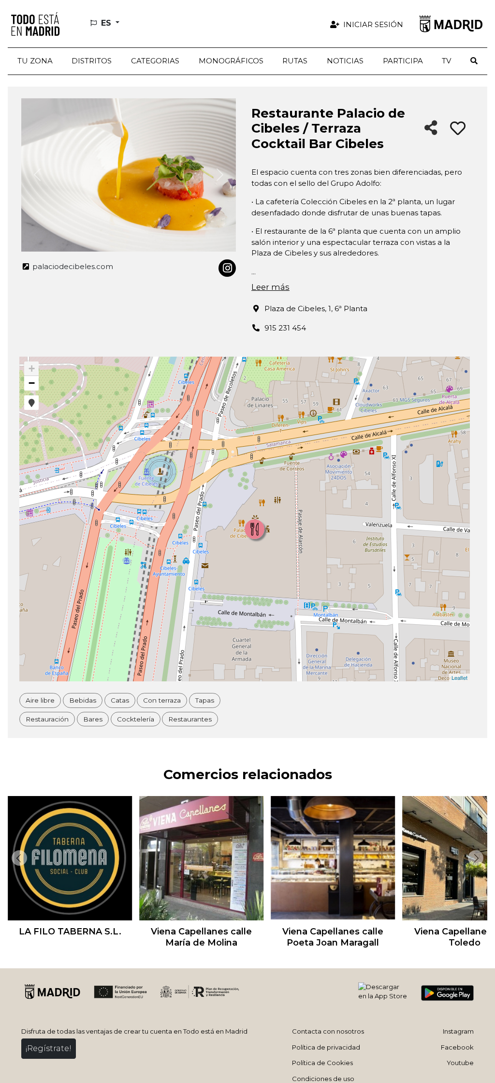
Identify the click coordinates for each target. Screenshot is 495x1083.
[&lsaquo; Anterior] (17, 858)
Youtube (460, 1063)
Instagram (458, 1031)
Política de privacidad (326, 1047)
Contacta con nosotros (328, 1031)
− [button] (32, 383)
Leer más (270, 287)
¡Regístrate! (49, 1048)
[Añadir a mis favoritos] (458, 129)
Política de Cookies (322, 1063)
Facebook (457, 1047)
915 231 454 (285, 327)
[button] (92, 61)
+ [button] (32, 368)
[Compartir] (431, 128)
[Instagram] (227, 268)
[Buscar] (474, 61)
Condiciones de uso (323, 1079)
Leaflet (459, 677)
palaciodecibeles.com (71, 266)
